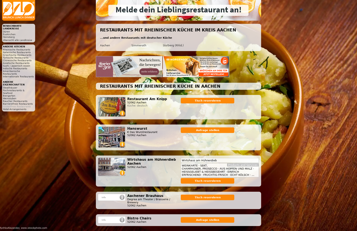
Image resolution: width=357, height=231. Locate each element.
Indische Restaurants (15, 68)
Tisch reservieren (208, 100)
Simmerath (138, 45)
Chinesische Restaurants (17, 60)
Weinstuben (9, 98)
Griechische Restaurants (17, 55)
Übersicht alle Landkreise (17, 40)
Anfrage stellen (207, 130)
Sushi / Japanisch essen (16, 66)
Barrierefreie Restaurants (18, 104)
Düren (6, 31)
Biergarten (9, 96)
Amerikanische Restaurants (11, 72)
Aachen (105, 45)
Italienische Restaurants (17, 52)
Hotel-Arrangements (14, 109)
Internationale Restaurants (18, 76)
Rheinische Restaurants (16, 49)
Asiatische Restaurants (16, 63)
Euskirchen (9, 34)
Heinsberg (9, 37)
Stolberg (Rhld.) (173, 45)
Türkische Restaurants (16, 57)
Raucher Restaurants (15, 101)
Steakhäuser (10, 87)
